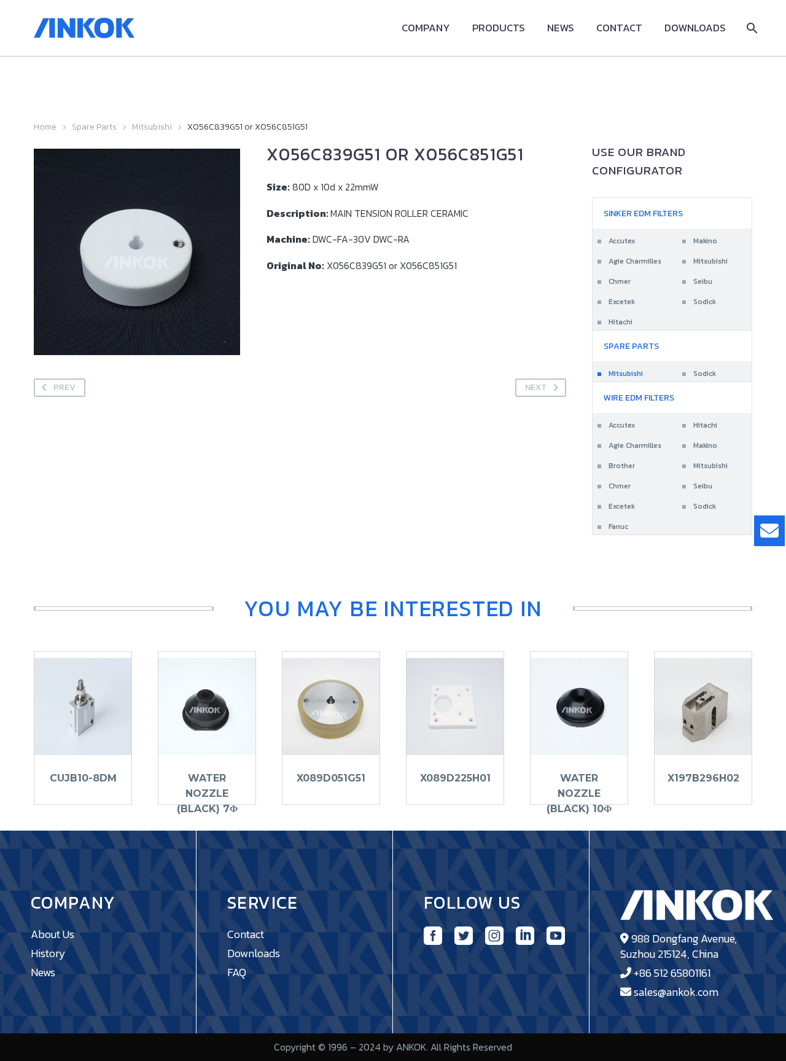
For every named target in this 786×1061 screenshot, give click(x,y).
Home (45, 126)
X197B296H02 (703, 778)
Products (498, 28)
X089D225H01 (455, 778)
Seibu (702, 281)
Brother (622, 465)
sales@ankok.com (676, 992)
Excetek (622, 301)
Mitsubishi (152, 126)
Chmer (620, 281)
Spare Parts (94, 126)
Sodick (704, 301)
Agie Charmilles (635, 261)
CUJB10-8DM (83, 778)
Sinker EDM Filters (643, 213)
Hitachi (620, 321)
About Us (52, 934)
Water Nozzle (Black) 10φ (579, 793)
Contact (619, 28)
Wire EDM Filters (639, 397)
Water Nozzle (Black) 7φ (207, 793)
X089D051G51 (331, 778)
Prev (64, 387)
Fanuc (618, 526)
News (560, 28)
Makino (705, 240)
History (48, 953)
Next (536, 387)
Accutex (622, 240)
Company (426, 28)
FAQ (236, 972)
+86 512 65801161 (672, 973)
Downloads (695, 28)
